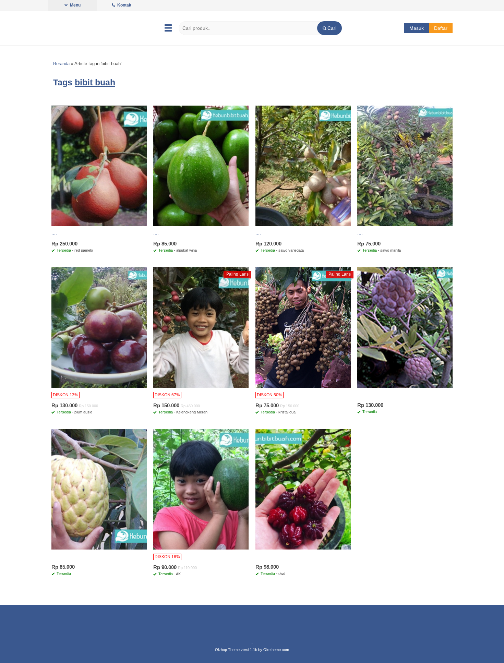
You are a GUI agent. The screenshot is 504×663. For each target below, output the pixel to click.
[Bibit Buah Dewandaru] (303, 489)
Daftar (440, 28)
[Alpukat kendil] (201, 489)
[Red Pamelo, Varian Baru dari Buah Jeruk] (99, 165)
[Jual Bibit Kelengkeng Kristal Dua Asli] (303, 327)
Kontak (123, 5)
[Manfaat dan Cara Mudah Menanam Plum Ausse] (99, 327)
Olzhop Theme (227, 650)
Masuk (416, 28)
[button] (329, 28)
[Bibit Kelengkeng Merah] (201, 327)
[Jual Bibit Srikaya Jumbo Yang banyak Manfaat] (99, 489)
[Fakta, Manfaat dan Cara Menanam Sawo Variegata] (303, 165)
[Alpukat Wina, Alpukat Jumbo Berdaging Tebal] (201, 165)
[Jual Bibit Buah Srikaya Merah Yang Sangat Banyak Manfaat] (405, 327)
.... (54, 233)
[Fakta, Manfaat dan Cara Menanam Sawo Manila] (405, 165)
